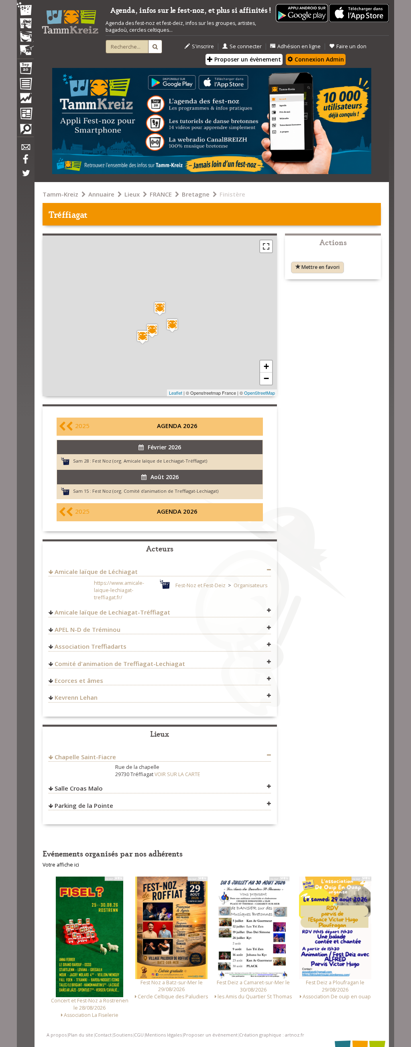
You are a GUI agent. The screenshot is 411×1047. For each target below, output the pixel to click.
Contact (103, 1035)
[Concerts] (25, 24)
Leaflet (175, 392)
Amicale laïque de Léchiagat (96, 572)
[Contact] (25, 149)
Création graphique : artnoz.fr (271, 1035)
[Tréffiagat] (159, 308)
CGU (139, 1035)
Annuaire (101, 194)
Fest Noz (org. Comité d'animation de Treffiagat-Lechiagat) (155, 491)
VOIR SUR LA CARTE (177, 774)
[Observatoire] (25, 100)
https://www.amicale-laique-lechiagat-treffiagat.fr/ (119, 590)
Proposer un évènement (247, 59)
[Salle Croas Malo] (152, 330)
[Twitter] (25, 177)
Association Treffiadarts (90, 646)
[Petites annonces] (25, 131)
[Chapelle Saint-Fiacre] (172, 325)
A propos (57, 1035)
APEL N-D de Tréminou (87, 629)
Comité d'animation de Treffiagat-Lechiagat (120, 664)
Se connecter (246, 46)
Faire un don (351, 46)
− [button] (266, 378)
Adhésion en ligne (299, 46)
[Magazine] (25, 114)
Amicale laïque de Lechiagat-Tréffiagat (112, 612)
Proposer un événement (210, 1035)
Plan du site (80, 1035)
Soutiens (122, 1035)
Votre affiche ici (61, 864)
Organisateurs (250, 585)
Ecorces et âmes (79, 680)
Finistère (232, 194)
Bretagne (196, 194)
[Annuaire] (25, 85)
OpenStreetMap (259, 392)
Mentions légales (163, 1035)
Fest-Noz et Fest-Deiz (200, 585)
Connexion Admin (318, 59)
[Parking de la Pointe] (142, 337)
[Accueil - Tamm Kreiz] (70, 19)
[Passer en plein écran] (266, 246)
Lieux (132, 194)
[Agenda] (25, 70)
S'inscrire (203, 46)
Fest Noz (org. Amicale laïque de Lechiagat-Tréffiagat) (149, 461)
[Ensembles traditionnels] (25, 47)
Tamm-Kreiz (60, 194)
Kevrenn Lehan (76, 697)
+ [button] (266, 366)
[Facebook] (25, 162)
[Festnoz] (25, 9)
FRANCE (161, 194)
